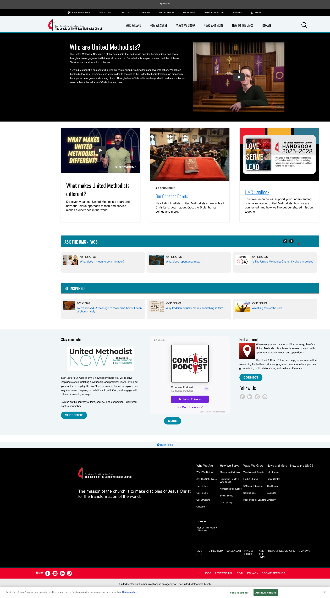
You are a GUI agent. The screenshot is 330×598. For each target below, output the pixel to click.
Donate (266, 25)
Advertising (223, 573)
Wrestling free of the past (267, 308)
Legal (239, 573)
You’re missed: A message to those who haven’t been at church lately (109, 309)
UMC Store (105, 12)
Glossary (200, 506)
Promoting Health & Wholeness (229, 480)
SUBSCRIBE (74, 415)
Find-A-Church (166, 12)
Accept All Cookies (265, 592)
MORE (172, 421)
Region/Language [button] (81, 12)
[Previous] (285, 241)
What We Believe (204, 472)
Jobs (208, 573)
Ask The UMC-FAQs (88, 256)
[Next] (291, 241)
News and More (213, 25)
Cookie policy (129, 592)
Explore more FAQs (309, 243)
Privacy (252, 573)
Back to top (166, 445)
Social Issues (226, 495)
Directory (125, 12)
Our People (202, 492)
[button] (304, 25)
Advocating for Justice (231, 488)
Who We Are (133, 25)
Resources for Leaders (254, 499)
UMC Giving (226, 502)
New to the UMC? (243, 25)
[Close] (324, 592)
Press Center (273, 478)
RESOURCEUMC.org (214, 12)
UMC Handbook (257, 192)
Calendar (145, 12)
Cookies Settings (239, 592)
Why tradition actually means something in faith (194, 308)
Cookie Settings (273, 573)
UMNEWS (237, 12)
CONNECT (251, 377)
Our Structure (203, 499)
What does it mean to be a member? (102, 261)
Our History (202, 485)
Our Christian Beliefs (165, 188)
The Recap (272, 485)
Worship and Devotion (254, 472)
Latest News (273, 472)
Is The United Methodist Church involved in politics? (283, 261)
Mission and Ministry (230, 472)
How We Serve (158, 25)
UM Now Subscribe (252, 485)
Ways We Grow (185, 25)
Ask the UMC (189, 12)
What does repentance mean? (184, 261)
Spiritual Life (249, 492)
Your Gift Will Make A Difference (207, 529)
